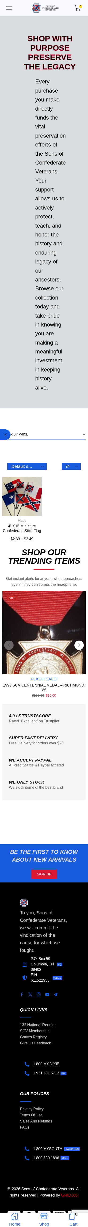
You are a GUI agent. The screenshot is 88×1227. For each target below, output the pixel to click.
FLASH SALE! (44, 679)
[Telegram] (55, 994)
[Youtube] (47, 994)
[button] (9, 8)
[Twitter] (30, 994)
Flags (22, 520)
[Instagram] (39, 994)
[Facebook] (22, 994)
